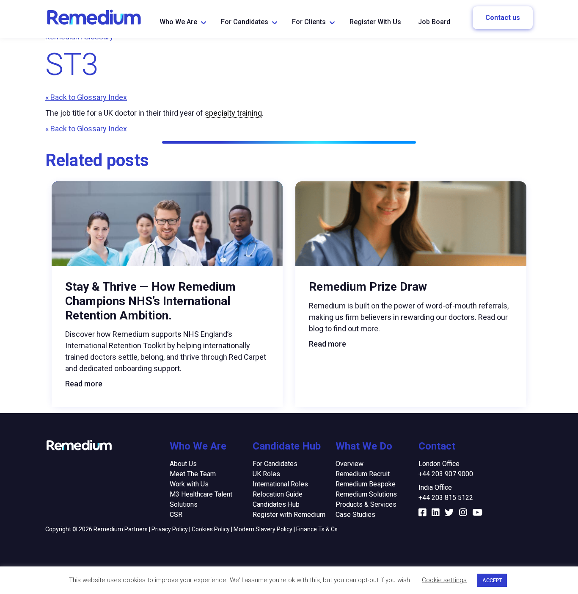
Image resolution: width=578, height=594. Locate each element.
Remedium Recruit (363, 474)
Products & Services (366, 504)
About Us (183, 464)
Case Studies (355, 515)
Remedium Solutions (366, 494)
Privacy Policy (169, 529)
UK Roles (266, 474)
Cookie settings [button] (444, 580)
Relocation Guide (278, 494)
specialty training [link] (233, 112)
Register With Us (375, 22)
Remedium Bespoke (366, 484)
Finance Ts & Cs (317, 529)
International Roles (280, 484)
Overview (349, 464)
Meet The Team (193, 474)
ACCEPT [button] (492, 580)
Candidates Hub (276, 504)
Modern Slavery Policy (263, 529)
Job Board (434, 22)
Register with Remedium (289, 515)
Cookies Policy (211, 529)
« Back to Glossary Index (86, 97)
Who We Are (178, 22)
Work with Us (189, 484)
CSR (176, 515)
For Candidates (244, 22)
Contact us (502, 18)
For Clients (309, 22)
